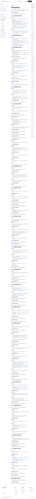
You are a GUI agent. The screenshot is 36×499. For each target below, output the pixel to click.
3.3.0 (12, 435)
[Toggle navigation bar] (33, 1)
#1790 (24, 438)
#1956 (25, 400)
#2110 (17, 327)
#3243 (25, 58)
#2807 (18, 177)
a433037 (17, 143)
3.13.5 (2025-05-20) (33, 36)
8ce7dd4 (16, 253)
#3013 (27, 119)
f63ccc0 (22, 364)
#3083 (20, 41)
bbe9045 (13, 470)
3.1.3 (12, 462)
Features (32, 9)
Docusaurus (31, 490)
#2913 (24, 160)
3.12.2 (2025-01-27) (33, 48)
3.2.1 (12, 445)
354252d (16, 71)
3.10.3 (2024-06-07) (33, 68)
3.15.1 (12, 81)
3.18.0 (12, 16)
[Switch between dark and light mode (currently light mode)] (4, 493)
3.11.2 (12, 207)
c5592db (21, 416)
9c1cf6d (26, 63)
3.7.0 (12, 307)
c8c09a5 (27, 326)
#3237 (13, 55)
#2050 (15, 362)
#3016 (20, 122)
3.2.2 (12, 441)
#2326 (15, 288)
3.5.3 (12, 358)
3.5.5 (12, 344)
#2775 (25, 169)
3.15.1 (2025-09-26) (33, 20)
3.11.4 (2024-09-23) (33, 57)
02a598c (20, 175)
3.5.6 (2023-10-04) (33, 96)
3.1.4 (12, 454)
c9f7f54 (13, 150)
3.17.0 (12, 35)
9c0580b (13, 53)
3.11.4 (12, 200)
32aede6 (16, 412)
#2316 (21, 295)
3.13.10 (12, 113)
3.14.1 (12, 100)
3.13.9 (12, 116)
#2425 (23, 263)
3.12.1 (12, 183)
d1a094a (13, 170)
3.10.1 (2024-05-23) (33, 72)
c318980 (27, 438)
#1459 (22, 362)
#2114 (27, 337)
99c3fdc (18, 440)
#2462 (13, 253)
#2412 (21, 233)
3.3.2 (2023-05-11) (33, 119)
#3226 (13, 71)
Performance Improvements (33, 12)
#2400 (27, 272)
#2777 (20, 181)
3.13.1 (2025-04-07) (33, 44)
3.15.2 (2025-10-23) (33, 17)
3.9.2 (12, 260)
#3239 (18, 59)
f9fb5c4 (20, 357)
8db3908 (19, 251)
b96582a (13, 348)
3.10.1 (12, 243)
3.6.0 (12, 323)
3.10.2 (12, 240)
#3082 (26, 31)
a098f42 (16, 39)
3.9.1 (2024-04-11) (33, 77)
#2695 (27, 196)
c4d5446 (26, 263)
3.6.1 (12, 319)
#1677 (25, 469)
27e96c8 (24, 451)
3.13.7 (12, 129)
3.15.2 (12, 73)
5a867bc (16, 122)
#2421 (15, 264)
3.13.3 (12, 144)
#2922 (20, 148)
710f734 (24, 433)
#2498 (25, 219)
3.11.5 (12, 193)
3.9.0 (12, 269)
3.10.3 (12, 235)
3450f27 (13, 59)
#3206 (24, 63)
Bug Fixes (32, 8)
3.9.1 (12, 266)
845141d (16, 367)
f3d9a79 (16, 55)
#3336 (20, 51)
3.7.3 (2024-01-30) (33, 85)
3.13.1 (12, 157)
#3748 (22, 31)
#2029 (13, 380)
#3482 (13, 39)
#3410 (13, 41)
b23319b (22, 45)
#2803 (17, 175)
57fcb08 (19, 211)
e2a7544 (13, 371)
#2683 (26, 198)
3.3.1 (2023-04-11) (33, 122)
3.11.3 (12, 204)
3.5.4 (12, 353)
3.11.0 (12, 216)
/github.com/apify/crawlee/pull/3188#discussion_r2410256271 (20, 65)
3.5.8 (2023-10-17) (33, 93)
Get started (29, 1)
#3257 (18, 53)
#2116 (25, 339)
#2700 (20, 170)
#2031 (20, 348)
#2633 (13, 111)
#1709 (25, 457)
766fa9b (27, 400)
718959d (18, 288)
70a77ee (21, 351)
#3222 (20, 71)
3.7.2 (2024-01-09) (33, 86)
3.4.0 (12, 405)
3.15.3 (12, 60)
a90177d (13, 273)
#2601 (17, 211)
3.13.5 (12, 136)
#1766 (13, 395)
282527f (18, 362)
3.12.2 (12, 171)
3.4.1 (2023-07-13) (33, 114)
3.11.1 (12, 212)
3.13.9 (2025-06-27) (33, 29)
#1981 (21, 394)
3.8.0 (12, 284)
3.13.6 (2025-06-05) (33, 35)
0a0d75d (17, 233)
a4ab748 (13, 120)
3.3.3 (12, 408)
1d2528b (16, 43)
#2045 (19, 364)
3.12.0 (12, 188)
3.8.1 (12, 281)
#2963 (15, 143)
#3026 (13, 122)
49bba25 (13, 466)
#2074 (18, 348)
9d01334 (16, 51)
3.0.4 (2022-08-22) (33, 137)
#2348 (24, 276)
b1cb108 (16, 380)
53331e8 (13, 177)
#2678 (18, 199)
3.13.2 (12, 152)
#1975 (18, 351)
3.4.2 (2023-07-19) (33, 111)
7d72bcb (13, 199)
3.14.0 (12, 104)
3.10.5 (12, 221)
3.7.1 (12, 303)
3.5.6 (12, 341)
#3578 (13, 43)
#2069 (17, 357)
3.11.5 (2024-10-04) (33, 55)
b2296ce (16, 41)
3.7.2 (12, 300)
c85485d (18, 399)
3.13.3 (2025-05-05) (33, 39)
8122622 (24, 394)
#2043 (20, 367)
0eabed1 (27, 164)
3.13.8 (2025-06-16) (33, 31)
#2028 (20, 380)
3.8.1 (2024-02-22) (33, 82)
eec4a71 (13, 230)
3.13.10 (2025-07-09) (33, 28)
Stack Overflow (23, 490)
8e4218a (23, 295)
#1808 (15, 440)
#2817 (27, 176)
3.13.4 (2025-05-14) (33, 37)
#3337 (13, 51)
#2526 (24, 231)
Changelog (16, 493)
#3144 (13, 85)
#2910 (15, 161)
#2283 (19, 294)
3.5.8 (12, 329)
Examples (16, 490)
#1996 (16, 399)
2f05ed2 (20, 327)
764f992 (24, 155)
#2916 (21, 155)
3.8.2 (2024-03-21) (33, 81)
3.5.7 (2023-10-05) (33, 94)
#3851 (13, 31)
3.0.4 (12, 481)
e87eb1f (27, 457)
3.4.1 (12, 402)
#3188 (21, 67)
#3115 (26, 90)
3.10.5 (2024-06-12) (33, 64)
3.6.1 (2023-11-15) (33, 91)
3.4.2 (12, 390)
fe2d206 (16, 148)
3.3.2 (12, 418)
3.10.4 (12, 226)
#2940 (28, 149)
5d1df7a (13, 432)
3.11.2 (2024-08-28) (33, 59)
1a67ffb (26, 79)
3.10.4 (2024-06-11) (33, 66)
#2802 (24, 175)
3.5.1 (12, 376)
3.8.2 (12, 278)
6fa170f (13, 197)
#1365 (25, 351)
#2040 (28, 365)
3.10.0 (12, 247)
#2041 (21, 365)
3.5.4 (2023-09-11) (33, 101)
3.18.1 (12, 12)
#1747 (13, 452)
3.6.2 (12, 316)
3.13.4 (12, 139)
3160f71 (26, 160)
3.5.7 (12, 332)
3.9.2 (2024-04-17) (33, 75)
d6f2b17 (23, 365)
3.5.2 (12, 373)
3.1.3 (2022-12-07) (33, 131)
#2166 (24, 326)
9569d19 (23, 67)
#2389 (16, 251)
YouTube (23, 493)
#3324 (27, 52)
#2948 (13, 148)
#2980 (18, 120)
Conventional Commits (15, 10)
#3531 (19, 45)
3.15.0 (12, 87)
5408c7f (27, 276)
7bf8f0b (27, 219)
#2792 (13, 181)
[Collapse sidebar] (5, 485)
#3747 (20, 31)
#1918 (13, 412)
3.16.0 (12, 47)
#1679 (27, 465)
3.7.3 (12, 297)
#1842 (22, 433)
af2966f (16, 181)
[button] (5, 5)
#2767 (18, 170)
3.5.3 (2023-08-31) (33, 103)
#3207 (24, 79)
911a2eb (16, 85)
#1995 (23, 399)
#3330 (22, 41)
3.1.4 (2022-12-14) (33, 129)
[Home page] (11, 3)
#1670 (18, 466)
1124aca (13, 33)
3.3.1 (12, 428)
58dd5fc (21, 294)
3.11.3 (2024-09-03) (33, 58)
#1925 (19, 416)
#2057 (27, 370)
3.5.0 (12, 382)
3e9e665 (26, 231)
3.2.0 (12, 448)
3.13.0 (12, 166)
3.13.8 (12, 124)
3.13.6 (12, 132)
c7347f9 (16, 31)
